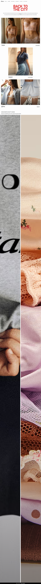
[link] (6, 1)
